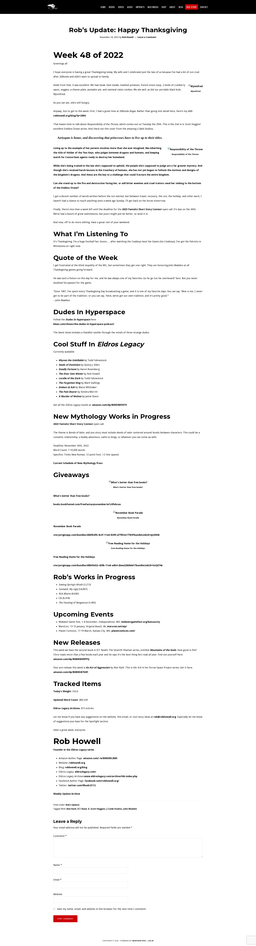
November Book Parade (67, 526)
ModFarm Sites (139, 941)
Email (57, 879)
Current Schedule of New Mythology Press (78, 463)
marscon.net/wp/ (117, 626)
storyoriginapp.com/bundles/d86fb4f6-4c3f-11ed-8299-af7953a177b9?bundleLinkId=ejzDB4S (106, 534)
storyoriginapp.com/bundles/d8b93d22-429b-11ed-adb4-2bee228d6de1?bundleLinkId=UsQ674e (108, 565)
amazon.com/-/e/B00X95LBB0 (100, 758)
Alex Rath (71, 809)
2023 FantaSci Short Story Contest (142, 209)
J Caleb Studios (114, 809)
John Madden (130, 809)
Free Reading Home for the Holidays (74, 556)
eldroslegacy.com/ (85, 771)
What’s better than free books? (71, 495)
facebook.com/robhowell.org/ (102, 780)
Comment (60, 836)
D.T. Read (82, 809)
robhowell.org (77, 762)
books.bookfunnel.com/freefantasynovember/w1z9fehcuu (87, 504)
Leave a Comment (146, 37)
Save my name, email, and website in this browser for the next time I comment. (101, 909)
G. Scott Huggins (96, 809)
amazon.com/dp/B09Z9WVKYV (109, 404)
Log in (151, 941)
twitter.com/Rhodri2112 (82, 785)
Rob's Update (72, 805)
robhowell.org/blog (76, 767)
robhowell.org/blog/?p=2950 (69, 115)
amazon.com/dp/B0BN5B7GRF (70, 672)
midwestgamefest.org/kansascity (140, 621)
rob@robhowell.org (165, 716)
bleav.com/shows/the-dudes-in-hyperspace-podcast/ (83, 324)
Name (57, 865)
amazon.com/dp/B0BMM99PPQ (71, 659)
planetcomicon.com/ (123, 630)
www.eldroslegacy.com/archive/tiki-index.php (110, 776)
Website (57, 894)
